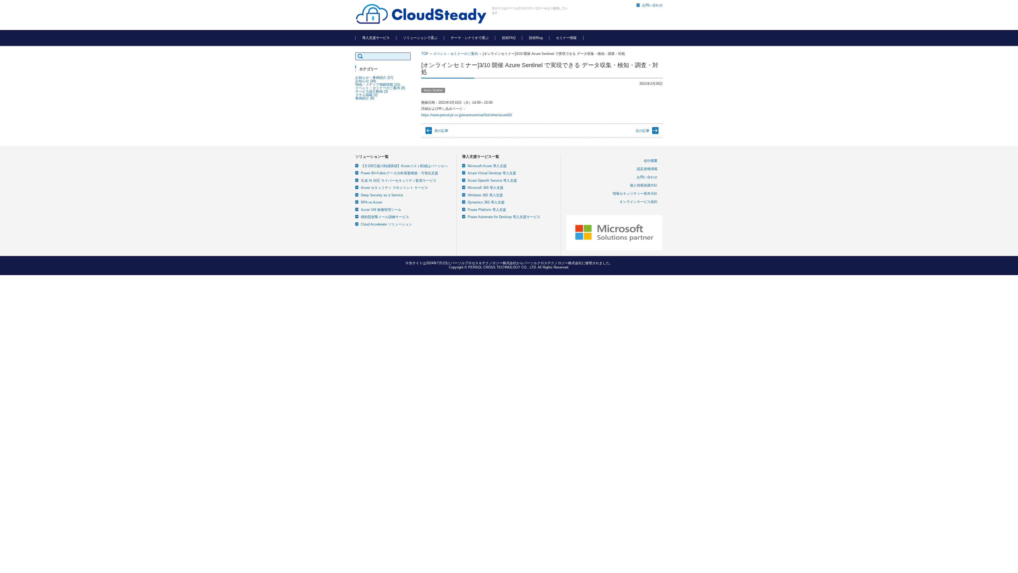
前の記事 (441, 131)
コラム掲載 (366, 95)
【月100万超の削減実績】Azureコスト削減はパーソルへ (404, 166)
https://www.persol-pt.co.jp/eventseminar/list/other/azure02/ (466, 115)
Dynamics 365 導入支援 (486, 202)
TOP (424, 54)
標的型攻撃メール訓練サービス (385, 217)
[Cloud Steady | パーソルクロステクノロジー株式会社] (421, 14)
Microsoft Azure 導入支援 (487, 166)
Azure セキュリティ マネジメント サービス (394, 188)
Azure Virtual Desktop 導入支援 (492, 173)
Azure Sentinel (433, 90)
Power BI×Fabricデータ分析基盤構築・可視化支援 (399, 173)
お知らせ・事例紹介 (374, 78)
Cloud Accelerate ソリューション (386, 224)
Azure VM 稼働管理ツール (381, 210)
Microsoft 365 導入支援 (485, 188)
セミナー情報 (566, 38)
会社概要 (650, 161)
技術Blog (536, 38)
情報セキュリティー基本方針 (635, 194)
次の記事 (643, 131)
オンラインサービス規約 (638, 202)
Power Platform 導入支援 (487, 210)
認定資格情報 (647, 169)
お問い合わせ (647, 177)
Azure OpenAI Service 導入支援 (492, 181)
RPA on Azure (371, 202)
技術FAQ (509, 38)
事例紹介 (364, 98)
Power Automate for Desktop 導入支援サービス (504, 217)
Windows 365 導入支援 (485, 195)
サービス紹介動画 (371, 91)
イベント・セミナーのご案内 (455, 54)
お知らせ (365, 81)
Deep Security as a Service (382, 195)
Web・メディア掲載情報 (377, 84)
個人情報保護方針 (643, 185)
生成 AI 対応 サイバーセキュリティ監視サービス (398, 181)
